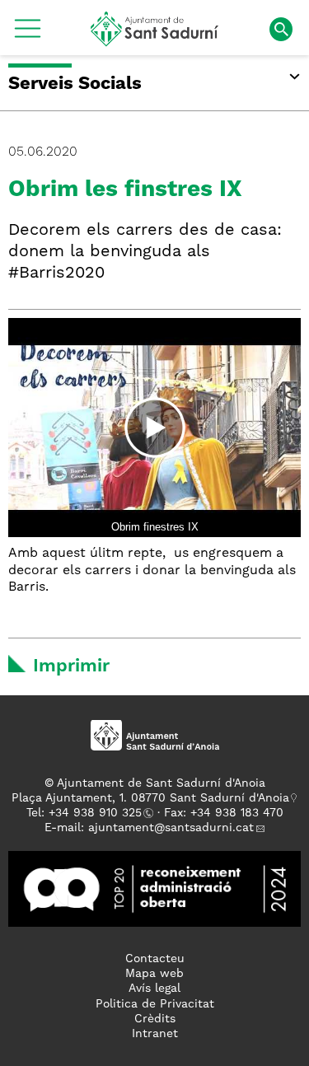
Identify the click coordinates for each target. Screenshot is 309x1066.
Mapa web (154, 974)
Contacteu (155, 959)
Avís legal (154, 988)
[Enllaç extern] (154, 888)
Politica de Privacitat (155, 1004)
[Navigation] (154, 427)
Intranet (155, 1034)
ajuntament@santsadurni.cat (171, 828)
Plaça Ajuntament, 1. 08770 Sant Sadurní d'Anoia (150, 798)
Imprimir (71, 666)
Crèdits (155, 1019)
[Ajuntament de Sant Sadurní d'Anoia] (154, 40)
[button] (27, 34)
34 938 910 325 (98, 813)
